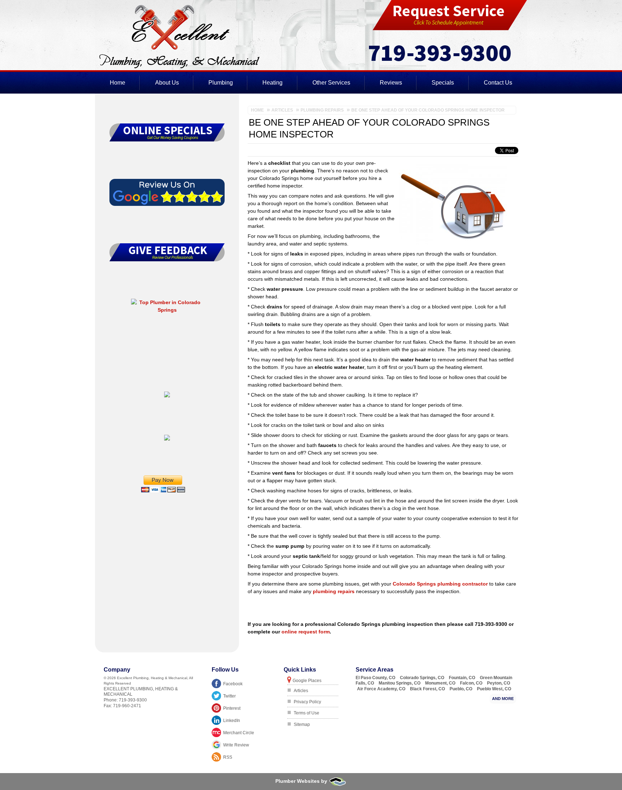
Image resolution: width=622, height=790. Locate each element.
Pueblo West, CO (494, 688)
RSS (227, 757)
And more (503, 698)
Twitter (229, 696)
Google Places (307, 680)
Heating (272, 83)
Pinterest (231, 708)
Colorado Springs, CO (422, 677)
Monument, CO (440, 683)
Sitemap (302, 724)
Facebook (233, 684)
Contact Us (498, 83)
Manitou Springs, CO (399, 683)
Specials (443, 83)
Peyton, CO (498, 683)
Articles (301, 690)
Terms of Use (306, 712)
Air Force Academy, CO (381, 688)
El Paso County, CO (375, 677)
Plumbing (220, 83)
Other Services (331, 83)
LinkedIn (231, 720)
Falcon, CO (471, 683)
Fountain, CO (462, 677)
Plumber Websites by (302, 781)
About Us (167, 83)
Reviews (391, 83)
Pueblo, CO (461, 688)
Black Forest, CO (427, 688)
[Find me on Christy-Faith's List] (167, 439)
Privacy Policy (307, 701)
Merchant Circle (238, 733)
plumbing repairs (334, 591)
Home (117, 83)
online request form (305, 632)
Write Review (236, 745)
